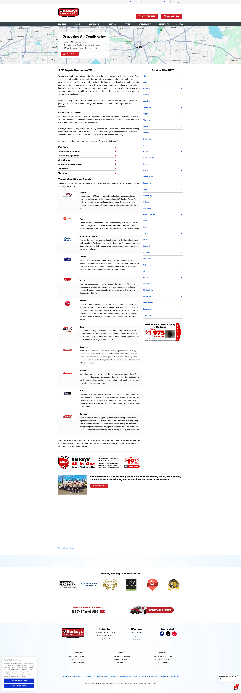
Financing (143, 2)
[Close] (34, 660)
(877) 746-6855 (148, 16)
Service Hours (163, 2)
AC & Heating (94, 24)
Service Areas (153, 2)
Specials (180, 2)
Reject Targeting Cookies (19, 685)
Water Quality (145, 24)
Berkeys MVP (164, 24)
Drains (77, 24)
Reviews (172, 2)
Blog (105, 677)
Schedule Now (173, 16)
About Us (128, 2)
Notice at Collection (141, 677)
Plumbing (62, 24)
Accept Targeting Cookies (19, 680)
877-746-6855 (85, 611)
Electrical (112, 24)
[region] (19, 674)
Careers (136, 2)
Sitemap (97, 677)
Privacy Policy (125, 677)
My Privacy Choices (158, 677)
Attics (127, 24)
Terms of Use (174, 677)
